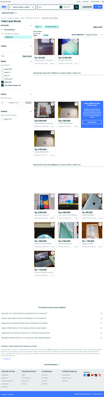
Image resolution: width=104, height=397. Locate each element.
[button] (5, 1)
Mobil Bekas (5, 375)
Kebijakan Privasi (66, 378)
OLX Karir (44, 381)
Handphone (7, 359)
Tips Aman (65, 381)
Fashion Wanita (26, 378)
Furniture (24, 384)
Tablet (22, 18)
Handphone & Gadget (13, 18)
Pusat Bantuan (66, 375)
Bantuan (4, 394)
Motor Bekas (5, 384)
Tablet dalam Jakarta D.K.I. (32, 18)
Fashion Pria (25, 381)
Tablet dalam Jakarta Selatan (50, 18)
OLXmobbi (45, 378)
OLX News (45, 384)
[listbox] (41, 27)
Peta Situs (45, 375)
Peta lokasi (10, 394)
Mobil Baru (5, 378)
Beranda (3, 18)
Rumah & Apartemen (7, 381)
